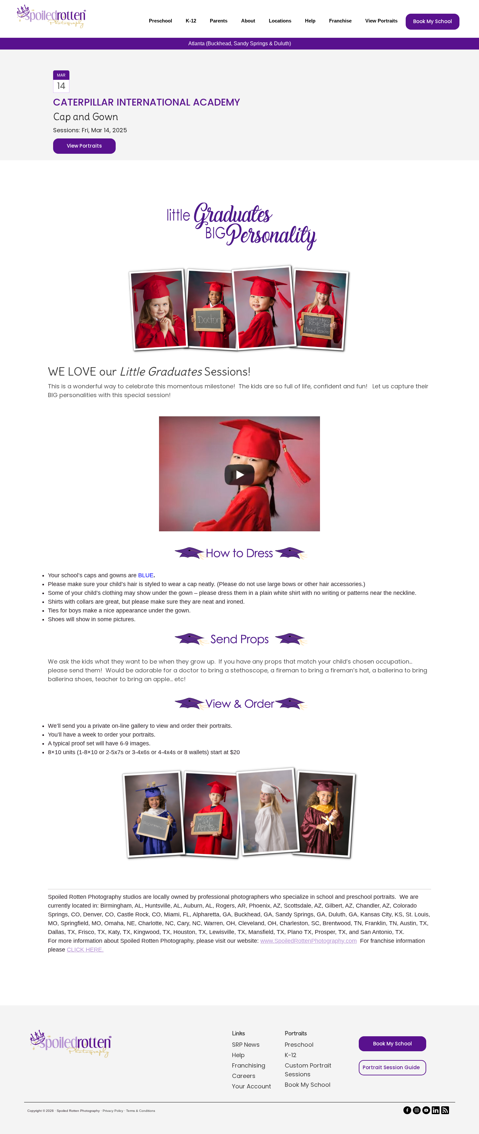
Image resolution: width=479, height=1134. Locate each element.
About (248, 20)
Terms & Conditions (140, 1110)
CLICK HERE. (85, 949)
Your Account (251, 1086)
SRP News (246, 1045)
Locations (280, 20)
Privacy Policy (113, 1110)
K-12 (191, 20)
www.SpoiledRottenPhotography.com (308, 941)
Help (310, 20)
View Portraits (381, 20)
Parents (218, 20)
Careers (243, 1076)
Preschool (160, 20)
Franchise (340, 20)
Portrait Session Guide (391, 1067)
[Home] (50, 16)
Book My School (432, 21)
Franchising (248, 1065)
